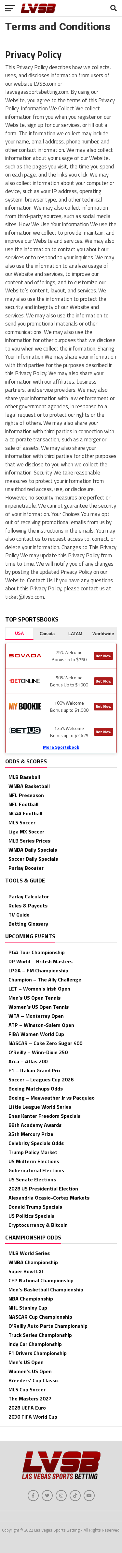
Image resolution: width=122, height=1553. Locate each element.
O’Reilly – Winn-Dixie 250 (38, 1052)
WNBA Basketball (29, 786)
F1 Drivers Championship (37, 1353)
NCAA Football (25, 813)
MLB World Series (29, 1253)
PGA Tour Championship (36, 952)
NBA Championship (30, 1298)
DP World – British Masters (40, 961)
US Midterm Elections (33, 1161)
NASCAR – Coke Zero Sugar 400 (45, 1043)
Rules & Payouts (27, 905)
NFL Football (23, 804)
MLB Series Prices (29, 840)
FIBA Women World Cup (36, 1034)
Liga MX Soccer (26, 831)
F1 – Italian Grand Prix (34, 1070)
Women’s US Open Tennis (38, 1007)
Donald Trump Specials (35, 1207)
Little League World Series (39, 1107)
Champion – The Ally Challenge (44, 979)
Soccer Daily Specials (33, 859)
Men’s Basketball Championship (45, 1289)
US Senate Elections (32, 1179)
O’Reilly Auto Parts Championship (48, 1326)
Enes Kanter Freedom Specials (44, 1116)
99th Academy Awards (34, 1125)
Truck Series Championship (40, 1335)
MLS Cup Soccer (27, 1389)
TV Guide (19, 914)
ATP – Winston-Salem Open (41, 1025)
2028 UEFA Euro (27, 1407)
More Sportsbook (61, 747)
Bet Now (103, 656)
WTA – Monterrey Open (36, 1016)
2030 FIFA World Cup (32, 1417)
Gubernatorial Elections (36, 1170)
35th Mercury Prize (30, 1134)
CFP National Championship (41, 1280)
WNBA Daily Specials (32, 850)
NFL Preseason (26, 795)
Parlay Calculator (28, 896)
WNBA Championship (33, 1262)
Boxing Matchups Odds (35, 1088)
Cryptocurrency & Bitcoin (38, 1225)
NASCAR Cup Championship (40, 1317)
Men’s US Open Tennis (34, 998)
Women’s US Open (30, 1371)
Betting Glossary (28, 924)
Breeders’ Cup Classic (33, 1380)
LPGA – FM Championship (38, 970)
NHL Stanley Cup (27, 1308)
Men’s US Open (26, 1362)
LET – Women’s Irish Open (39, 988)
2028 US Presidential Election (43, 1188)
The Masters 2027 (29, 1398)
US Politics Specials (31, 1216)
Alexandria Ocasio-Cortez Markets (48, 1198)
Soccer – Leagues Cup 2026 (41, 1079)
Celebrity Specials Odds (36, 1143)
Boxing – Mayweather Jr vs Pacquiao (51, 1098)
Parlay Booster (26, 868)
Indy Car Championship (35, 1344)
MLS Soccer (21, 822)
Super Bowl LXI (25, 1271)
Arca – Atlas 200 (27, 1061)
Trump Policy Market (32, 1152)
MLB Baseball (24, 777)
